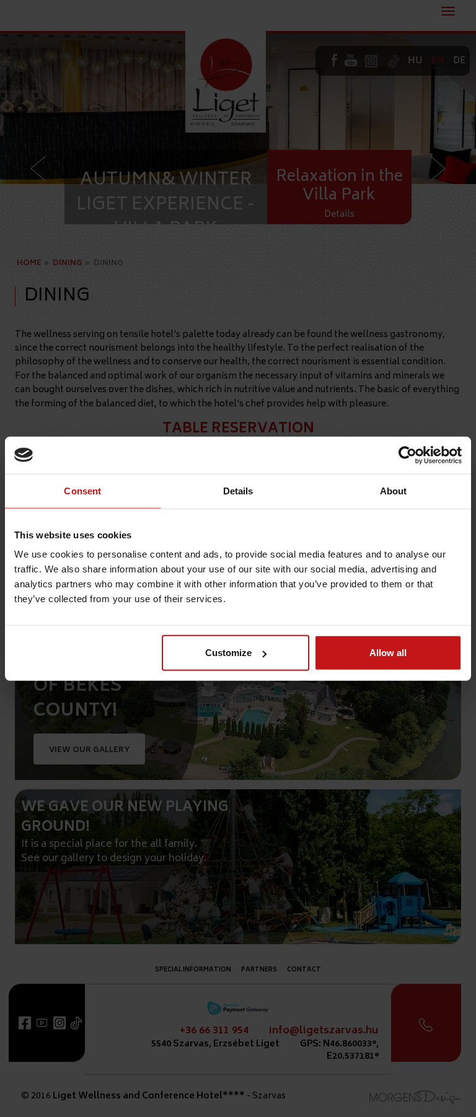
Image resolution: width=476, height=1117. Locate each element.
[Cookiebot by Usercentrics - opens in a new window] (407, 454)
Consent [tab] (82, 490)
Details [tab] (238, 490)
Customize (228, 652)
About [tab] (393, 490)
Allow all (388, 652)
